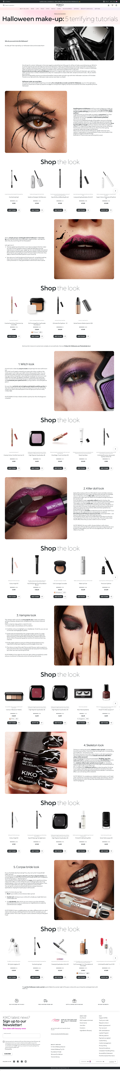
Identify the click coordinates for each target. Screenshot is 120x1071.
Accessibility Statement (106, 1053)
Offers (76, 8)
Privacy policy (8, 1048)
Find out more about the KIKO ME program (59, 1033)
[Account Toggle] (108, 5)
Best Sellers (24, 8)
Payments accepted (104, 1038)
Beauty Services (87, 8)
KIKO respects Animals (86, 1020)
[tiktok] (22, 1061)
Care (59, 8)
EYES (47, 8)
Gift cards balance (104, 1030)
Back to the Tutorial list (60, 13)
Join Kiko (82, 1025)
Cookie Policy (103, 1040)
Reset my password (104, 1025)
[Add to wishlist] (19, 210)
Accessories (67, 8)
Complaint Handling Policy (106, 1050)
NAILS (53, 8)
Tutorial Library (55, 1057)
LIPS (37, 8)
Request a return (104, 1023)
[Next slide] (115, 191)
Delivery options (104, 1035)
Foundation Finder (56, 1052)
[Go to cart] (116, 5)
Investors (82, 1028)
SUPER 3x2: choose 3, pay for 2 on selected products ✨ (60, 1)
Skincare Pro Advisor (57, 1054)
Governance (83, 1023)
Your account (103, 1028)
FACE (42, 8)
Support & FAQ (103, 1018)
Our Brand (83, 1018)
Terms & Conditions (104, 1048)
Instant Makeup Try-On (57, 1049)
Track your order (104, 1020)
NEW (32, 8)
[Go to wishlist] (112, 5)
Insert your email (7, 1033)
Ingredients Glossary (86, 1030)
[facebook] (18, 1061)
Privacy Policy (103, 1045)
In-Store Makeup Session (58, 1046)
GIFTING (97, 8)
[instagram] (14, 1061)
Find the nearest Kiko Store (106, 1055)
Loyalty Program (103, 1033)
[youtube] (26, 1061)
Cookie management (105, 1043)
